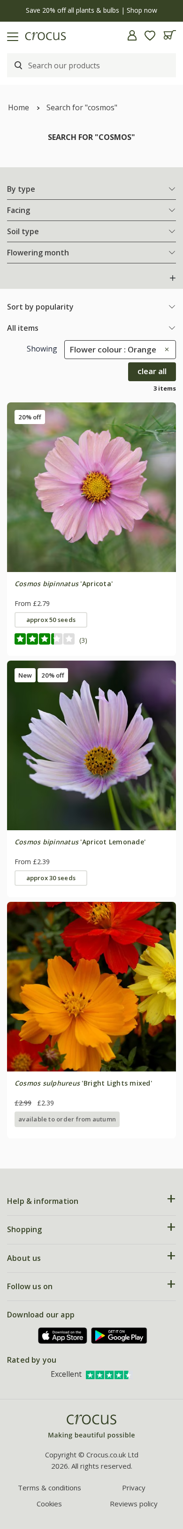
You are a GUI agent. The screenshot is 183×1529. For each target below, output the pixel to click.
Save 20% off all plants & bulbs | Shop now (91, 10)
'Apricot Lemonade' (80, 841)
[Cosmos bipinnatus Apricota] (91, 487)
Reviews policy (134, 1503)
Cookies (49, 1503)
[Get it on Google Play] (119, 1335)
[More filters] (173, 278)
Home (18, 107)
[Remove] (164, 349)
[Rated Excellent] (109, 1374)
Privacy (133, 1487)
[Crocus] (91, 1427)
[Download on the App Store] (63, 1335)
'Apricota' (64, 583)
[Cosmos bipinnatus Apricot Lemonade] (91, 745)
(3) (83, 640)
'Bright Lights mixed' (83, 1083)
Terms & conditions (49, 1487)
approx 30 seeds (51, 878)
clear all (152, 371)
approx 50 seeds (51, 619)
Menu (10, 35)
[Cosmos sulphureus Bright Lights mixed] (91, 986)
